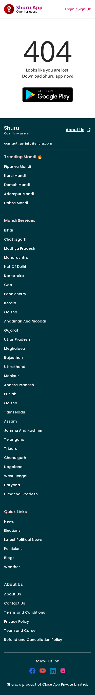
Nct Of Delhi (15, 266)
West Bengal (15, 475)
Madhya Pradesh (19, 248)
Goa (8, 284)
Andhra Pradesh (19, 384)
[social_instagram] (63, 671)
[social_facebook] (32, 671)
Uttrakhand (14, 366)
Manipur (11, 375)
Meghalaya (14, 348)
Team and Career (20, 630)
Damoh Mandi (17, 184)
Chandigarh (15, 457)
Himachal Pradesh (21, 494)
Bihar (8, 230)
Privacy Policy (16, 621)
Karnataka (14, 275)
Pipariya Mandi (17, 166)
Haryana (12, 485)
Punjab (10, 394)
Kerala (10, 303)
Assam (10, 421)
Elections (12, 530)
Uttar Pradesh (17, 339)
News (9, 521)
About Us (75, 130)
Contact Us (14, 603)
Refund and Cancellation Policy (33, 639)
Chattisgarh (15, 239)
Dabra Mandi (16, 202)
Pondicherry (15, 293)
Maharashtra (16, 257)
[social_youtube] (43, 671)
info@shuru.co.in (38, 143)
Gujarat (11, 330)
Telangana (14, 439)
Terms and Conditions (24, 612)
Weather (12, 566)
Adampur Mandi (19, 193)
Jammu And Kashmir (23, 430)
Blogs (9, 557)
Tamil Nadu (14, 412)
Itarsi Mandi (15, 175)
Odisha (10, 312)
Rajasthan (13, 357)
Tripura (10, 448)
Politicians (13, 548)
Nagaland (13, 466)
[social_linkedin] (53, 671)
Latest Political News (23, 539)
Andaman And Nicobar (25, 321)
